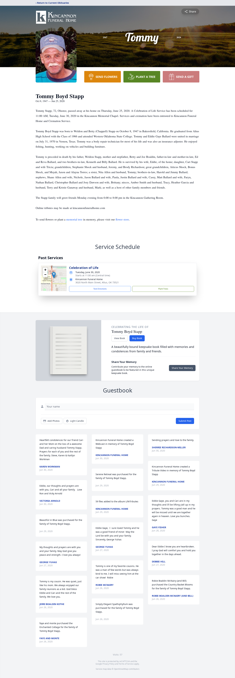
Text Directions (100, 288)
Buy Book (137, 338)
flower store (122, 219)
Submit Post (185, 420)
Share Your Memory (182, 367)
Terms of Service (126, 663)
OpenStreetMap (121, 669)
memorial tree (74, 219)
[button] (54, 275)
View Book (119, 338)
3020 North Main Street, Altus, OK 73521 (97, 282)
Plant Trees (163, 288)
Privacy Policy (108, 663)
